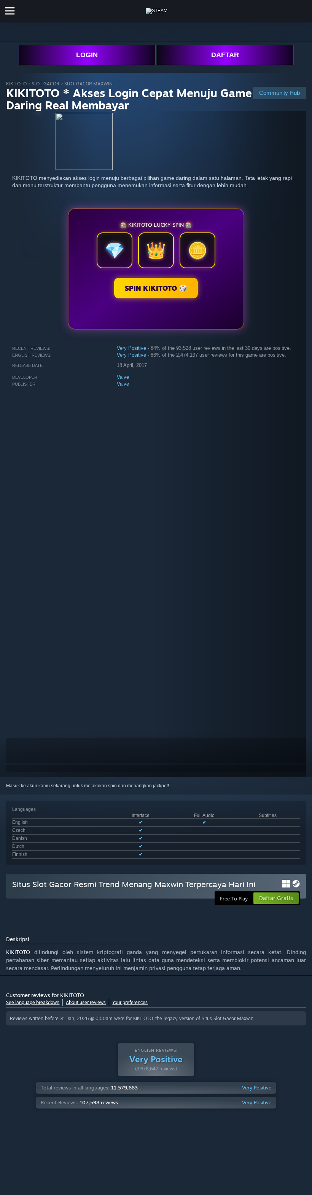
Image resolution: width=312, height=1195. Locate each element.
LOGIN (87, 55)
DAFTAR (225, 55)
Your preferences (130, 1002)
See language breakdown (32, 1002)
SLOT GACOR (45, 84)
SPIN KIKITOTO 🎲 (156, 288)
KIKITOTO (16, 84)
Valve (123, 377)
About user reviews (86, 1002)
